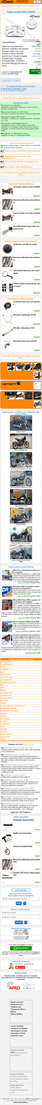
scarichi (4, 721)
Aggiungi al (35, 70)
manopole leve (7, 693)
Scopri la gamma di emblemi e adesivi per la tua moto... (20, 152)
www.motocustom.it (21, 1102)
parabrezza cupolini (9, 708)
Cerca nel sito (21, 890)
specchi (4, 731)
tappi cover (20, 6)
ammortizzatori (7, 664)
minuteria (4, 700)
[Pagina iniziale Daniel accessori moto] (6, 2)
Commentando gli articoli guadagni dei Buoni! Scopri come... (21, 173)
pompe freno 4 (33, 6)
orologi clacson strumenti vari (13, 705)
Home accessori (7, 6)
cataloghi (4, 669)
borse (3, 667)
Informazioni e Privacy (19, 1031)
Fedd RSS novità (17, 1036)
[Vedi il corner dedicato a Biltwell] (21, 371)
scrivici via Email (17, 1026)
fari (2, 685)
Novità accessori (17, 1004)
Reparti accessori (17, 1002)
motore (4, 703)
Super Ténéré (6, 734)
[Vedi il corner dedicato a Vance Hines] (21, 400)
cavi (2, 672)
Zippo (3, 739)
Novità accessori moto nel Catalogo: (21, 241)
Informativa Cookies (18, 1033)
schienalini (5, 724)
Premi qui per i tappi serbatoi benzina (18, 167)
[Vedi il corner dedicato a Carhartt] (21, 385)
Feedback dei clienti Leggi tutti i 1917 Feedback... (21, 778)
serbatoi (4, 729)
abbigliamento (6, 661)
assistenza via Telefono (19, 1028)
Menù (37, 2)
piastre (3, 716)
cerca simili (7, 80)
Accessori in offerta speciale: (21, 299)
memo (17, 80)
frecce (3, 690)
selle (3, 726)
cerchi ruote (5, 674)
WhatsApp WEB (22, 948)
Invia (19, 903)
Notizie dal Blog (16, 1014)
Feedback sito (16, 1007)
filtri (2, 687)
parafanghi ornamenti (9, 711)
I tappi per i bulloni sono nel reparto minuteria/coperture (16, 157)
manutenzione (6, 698)
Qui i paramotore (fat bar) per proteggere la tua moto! (19, 162)
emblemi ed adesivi (8, 682)
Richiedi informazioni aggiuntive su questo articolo (21, 98)
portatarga (5, 718)
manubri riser (6, 695)
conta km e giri (7, 677)
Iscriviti (19, 922)
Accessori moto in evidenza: (20, 184)
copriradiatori (6, 680)
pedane (4, 713)
